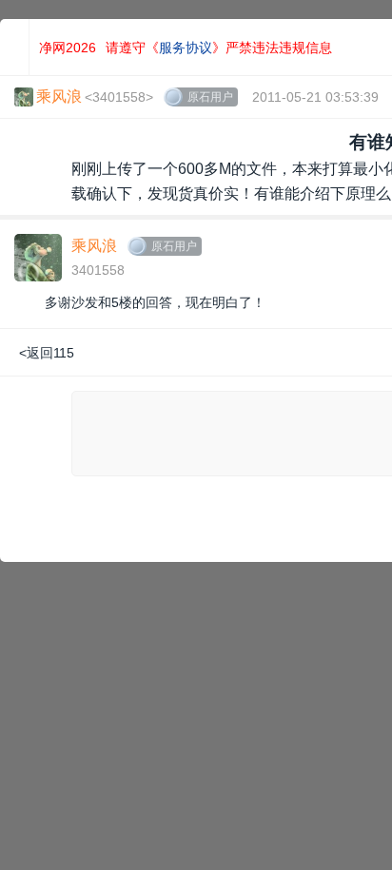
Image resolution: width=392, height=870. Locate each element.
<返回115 (46, 352)
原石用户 (210, 97)
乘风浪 (94, 246)
